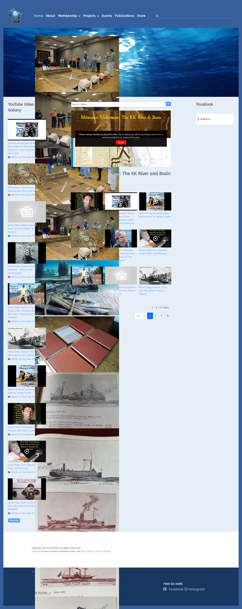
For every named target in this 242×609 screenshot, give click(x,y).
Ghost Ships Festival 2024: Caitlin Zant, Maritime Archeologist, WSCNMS (25, 506)
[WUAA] (15, 15)
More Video (14, 520)
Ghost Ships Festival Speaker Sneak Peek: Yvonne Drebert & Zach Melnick (27, 228)
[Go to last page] (167, 316)
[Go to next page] (161, 316)
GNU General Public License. (96, 551)
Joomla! (36, 551)
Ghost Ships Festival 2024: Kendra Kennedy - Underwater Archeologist (26, 269)
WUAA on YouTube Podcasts (26, 157)
